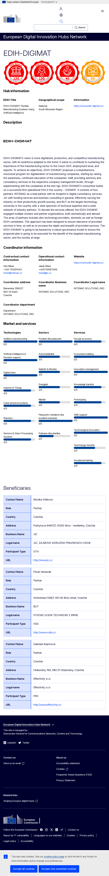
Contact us (73, 829)
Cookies (71, 835)
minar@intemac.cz (12, 272)
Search (61, 21)
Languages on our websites (48, 835)
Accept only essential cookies (58, 868)
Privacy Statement (65, 780)
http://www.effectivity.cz (47, 704)
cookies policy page (54, 856)
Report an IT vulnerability (16, 835)
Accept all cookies (24, 868)
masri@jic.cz (45, 272)
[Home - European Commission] (12, 18)
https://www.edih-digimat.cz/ (89, 105)
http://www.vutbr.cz (44, 632)
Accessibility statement (68, 763)
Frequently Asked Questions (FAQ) (74, 774)
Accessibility (27, 841)
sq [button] (61, 15)
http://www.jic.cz (42, 560)
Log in (61, 9)
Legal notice (9, 841)
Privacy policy (87, 835)
